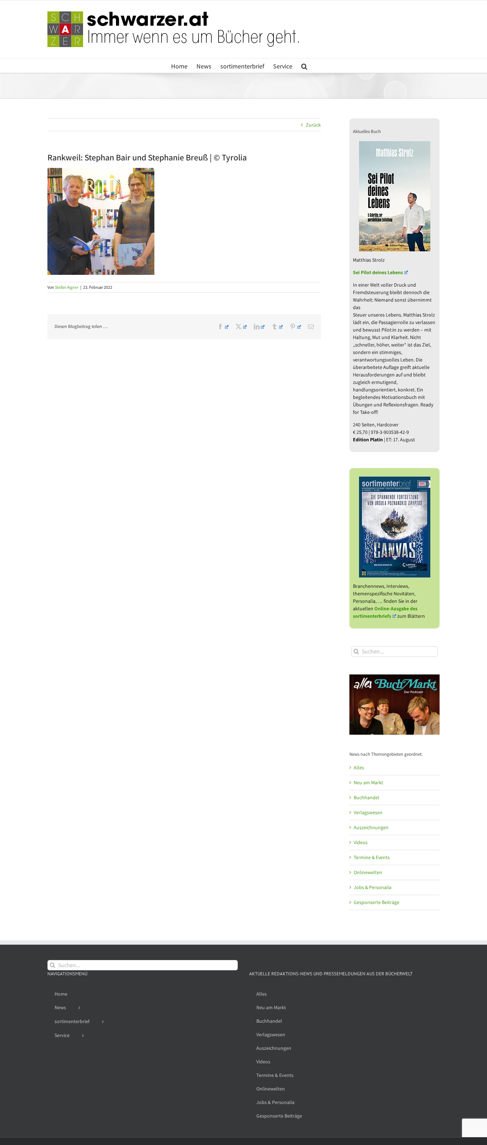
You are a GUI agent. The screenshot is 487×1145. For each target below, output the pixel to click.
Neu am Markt (368, 782)
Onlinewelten (368, 872)
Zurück (313, 125)
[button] (304, 65)
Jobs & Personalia (372, 887)
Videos (361, 842)
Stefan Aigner (66, 287)
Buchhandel (366, 797)
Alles (359, 767)
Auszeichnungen (371, 827)
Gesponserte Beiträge (376, 902)
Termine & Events (372, 857)
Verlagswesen (368, 812)
